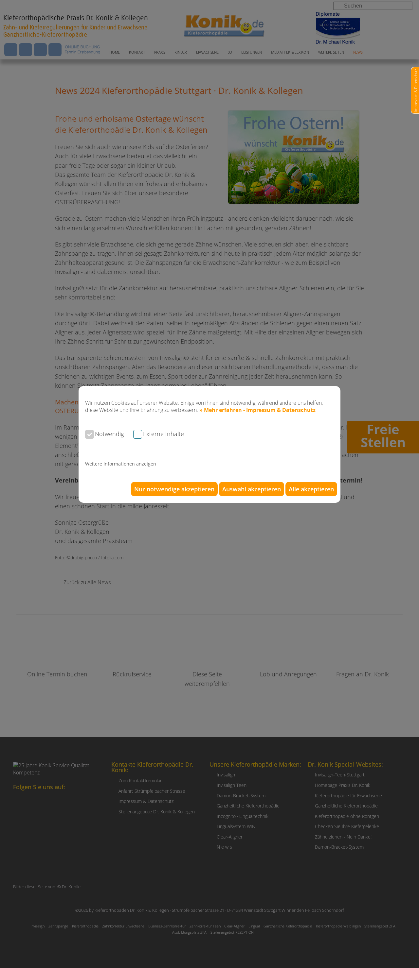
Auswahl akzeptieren (251, 489)
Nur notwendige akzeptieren (174, 489)
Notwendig (109, 434)
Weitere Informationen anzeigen (120, 464)
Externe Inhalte (163, 434)
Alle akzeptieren (311, 489)
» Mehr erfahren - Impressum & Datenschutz (257, 410)
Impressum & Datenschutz (415, 90)
